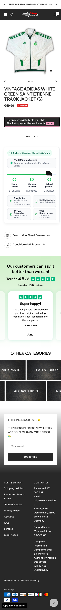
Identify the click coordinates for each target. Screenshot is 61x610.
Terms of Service (13, 504)
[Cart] (55, 14)
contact (8, 528)
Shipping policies (14, 488)
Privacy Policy (11, 510)
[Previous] (5, 81)
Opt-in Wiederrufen (14, 605)
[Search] (12, 14)
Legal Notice (11, 534)
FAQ (6, 522)
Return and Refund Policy (14, 496)
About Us (9, 516)
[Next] (55, 81)
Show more (30, 325)
